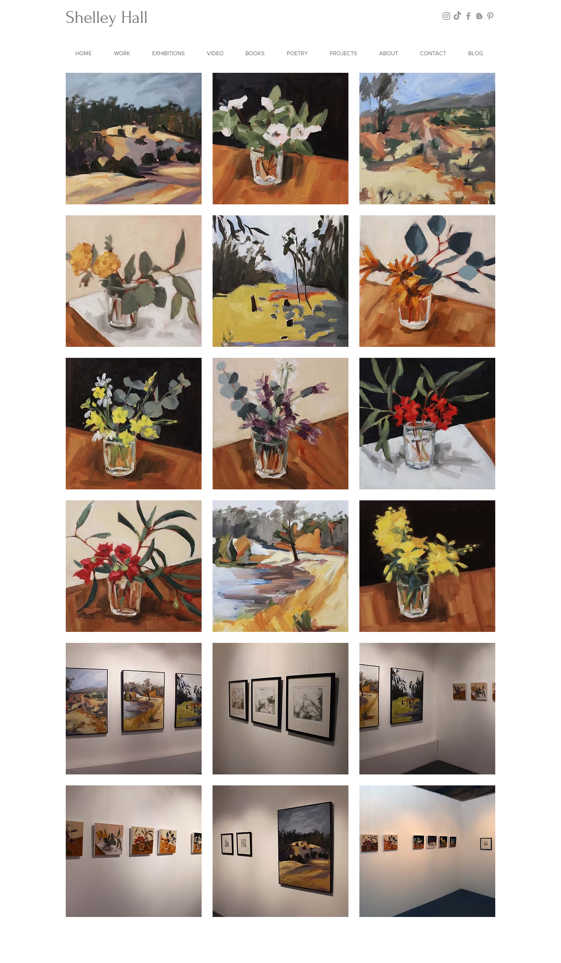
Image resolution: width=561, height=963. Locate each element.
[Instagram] (446, 16)
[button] (123, 53)
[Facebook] (468, 16)
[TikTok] (457, 16)
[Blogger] (479, 16)
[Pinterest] (490, 16)
